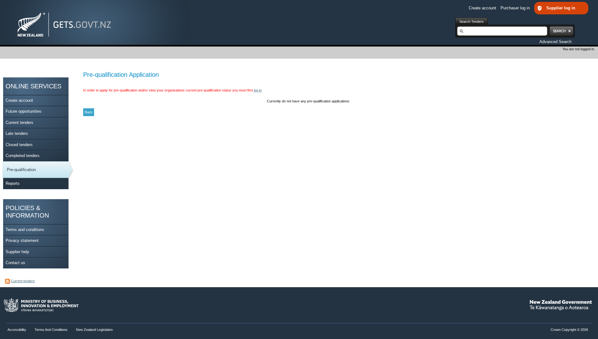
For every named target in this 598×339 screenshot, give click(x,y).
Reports (13, 183)
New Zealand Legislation (94, 330)
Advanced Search (555, 41)
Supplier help (17, 251)
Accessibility (17, 330)
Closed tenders (19, 144)
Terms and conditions (25, 229)
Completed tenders (23, 155)
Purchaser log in (516, 8)
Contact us (15, 262)
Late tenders (17, 133)
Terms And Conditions (51, 330)
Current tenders (19, 122)
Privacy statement (22, 240)
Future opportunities (23, 111)
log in (258, 90)
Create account (483, 8)
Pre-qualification (21, 169)
